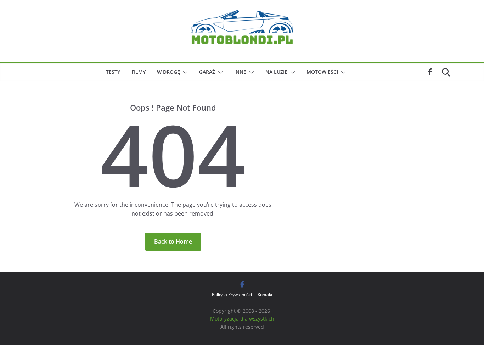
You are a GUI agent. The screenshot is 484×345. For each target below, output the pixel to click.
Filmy (138, 71)
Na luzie (276, 71)
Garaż (207, 71)
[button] (184, 72)
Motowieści (322, 71)
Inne (240, 71)
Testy (113, 71)
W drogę (168, 71)
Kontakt (265, 294)
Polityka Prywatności (232, 294)
